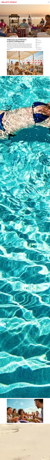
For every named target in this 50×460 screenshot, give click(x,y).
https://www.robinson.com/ (39, 47)
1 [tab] (46, 34)
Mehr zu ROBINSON (38, 49)
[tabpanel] (25, 20)
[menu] (48, 2)
